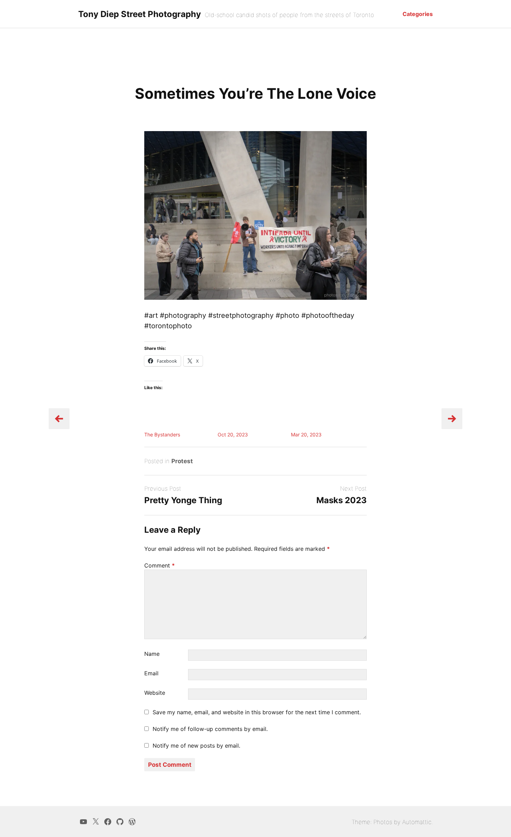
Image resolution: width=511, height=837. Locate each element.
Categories (418, 13)
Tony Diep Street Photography (139, 14)
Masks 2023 (341, 500)
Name (152, 653)
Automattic (416, 822)
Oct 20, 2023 (233, 434)
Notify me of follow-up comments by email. (210, 728)
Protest (182, 461)
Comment (159, 565)
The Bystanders (162, 434)
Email (151, 673)
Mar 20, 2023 (306, 434)
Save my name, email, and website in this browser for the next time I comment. (257, 712)
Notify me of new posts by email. (196, 745)
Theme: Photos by (376, 822)
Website (154, 692)
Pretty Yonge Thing (183, 500)
